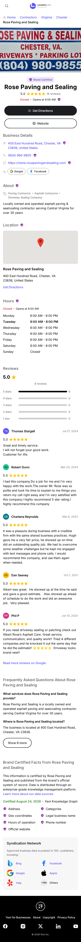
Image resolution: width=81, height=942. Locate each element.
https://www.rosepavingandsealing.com (37, 163)
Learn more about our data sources (28, 794)
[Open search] (7, 6)
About (36, 917)
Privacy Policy (66, 917)
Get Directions (13, 287)
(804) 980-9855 (19, 155)
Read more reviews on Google (24, 663)
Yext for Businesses (18, 917)
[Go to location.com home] (40, 6)
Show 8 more (17, 743)
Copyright (49, 917)
